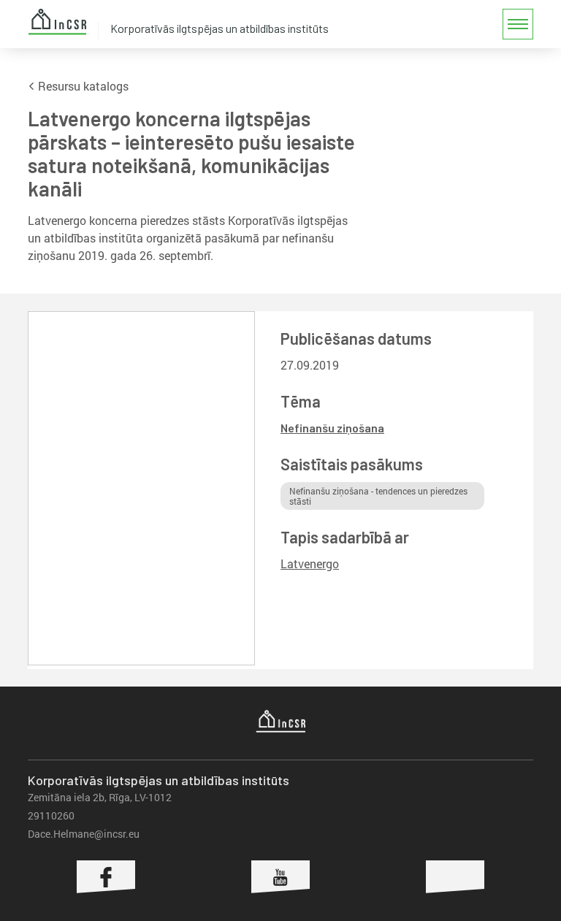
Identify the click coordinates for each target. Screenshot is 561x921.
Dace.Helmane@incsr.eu (84, 834)
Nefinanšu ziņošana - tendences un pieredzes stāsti (378, 496)
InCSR (57, 22)
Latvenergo (309, 563)
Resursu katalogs (82, 85)
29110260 (51, 815)
